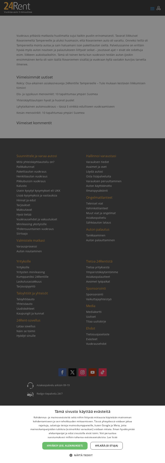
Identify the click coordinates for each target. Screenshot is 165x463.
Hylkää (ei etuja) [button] (106, 445)
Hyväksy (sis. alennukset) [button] (65, 445)
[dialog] (82, 434)
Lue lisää (112, 437)
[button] (82, 455)
